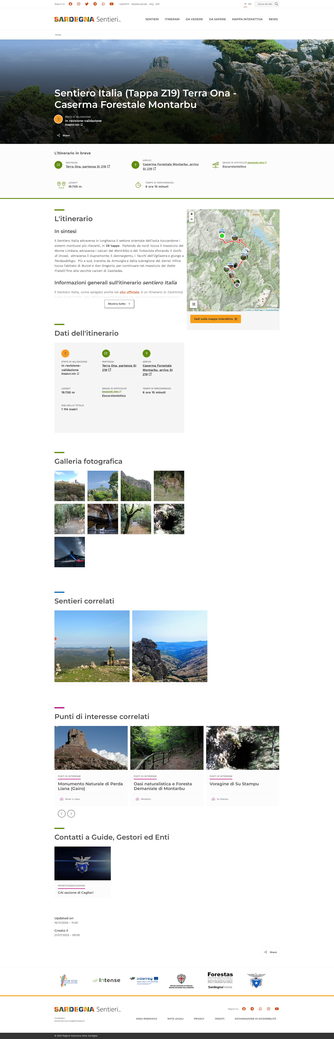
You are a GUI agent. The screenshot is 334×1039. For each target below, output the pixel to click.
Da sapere (217, 19)
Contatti (124, 4)
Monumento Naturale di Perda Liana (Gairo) (90, 786)
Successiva (71, 816)
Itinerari (172, 19)
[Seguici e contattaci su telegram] (95, 4)
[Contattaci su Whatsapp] (103, 4)
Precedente (62, 816)
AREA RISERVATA (146, 1018)
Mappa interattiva (247, 19)
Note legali (176, 1018)
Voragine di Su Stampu (234, 783)
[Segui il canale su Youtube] (112, 4)
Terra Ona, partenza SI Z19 (86, 166)
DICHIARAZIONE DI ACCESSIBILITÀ (255, 1018)
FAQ (151, 4)
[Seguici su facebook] (70, 4)
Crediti (219, 1018)
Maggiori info (72, 124)
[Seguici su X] (87, 4)
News (273, 19)
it (245, 4)
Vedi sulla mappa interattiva (213, 319)
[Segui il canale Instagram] (269, 1009)
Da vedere (194, 19)
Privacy (199, 1018)
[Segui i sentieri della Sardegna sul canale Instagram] (79, 4)
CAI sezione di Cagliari (75, 893)
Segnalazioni (139, 4)
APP (157, 4)
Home (58, 35)
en (249, 4)
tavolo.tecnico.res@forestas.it (69, 1021)
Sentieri (152, 19)
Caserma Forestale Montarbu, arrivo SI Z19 (158, 370)
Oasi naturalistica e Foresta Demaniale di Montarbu (163, 786)
